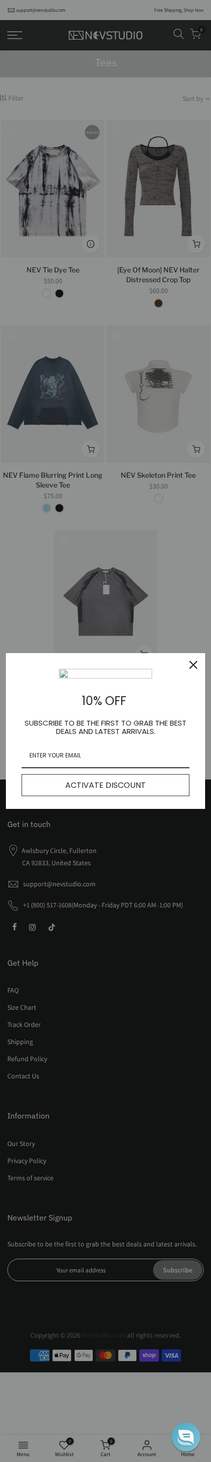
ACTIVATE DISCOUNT (105, 785)
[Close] (193, 665)
